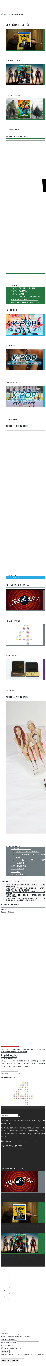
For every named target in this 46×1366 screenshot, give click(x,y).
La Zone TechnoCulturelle (24, 1141)
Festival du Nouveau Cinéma (24, 288)
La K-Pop (9, 344)
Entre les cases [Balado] (27, 851)
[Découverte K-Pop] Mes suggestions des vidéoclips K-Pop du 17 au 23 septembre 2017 (24, 411)
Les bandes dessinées (21, 848)
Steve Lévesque (11, 572)
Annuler (4, 1363)
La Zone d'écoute (12, 688)
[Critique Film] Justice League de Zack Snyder (23, 88)
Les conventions (18, 865)
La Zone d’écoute (19, 874)
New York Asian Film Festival (24, 299)
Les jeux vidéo (17, 868)
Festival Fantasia (19, 291)
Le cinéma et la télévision (15, 59)
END (7, 619)
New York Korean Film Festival (25, 302)
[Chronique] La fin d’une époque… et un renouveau (23, 614)
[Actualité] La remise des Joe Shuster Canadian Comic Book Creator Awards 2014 (23, 1050)
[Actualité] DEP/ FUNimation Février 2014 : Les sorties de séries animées (24, 277)
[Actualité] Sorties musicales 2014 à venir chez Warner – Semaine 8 (25, 567)
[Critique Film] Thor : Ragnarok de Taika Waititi (24, 123)
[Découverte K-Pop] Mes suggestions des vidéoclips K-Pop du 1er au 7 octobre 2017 (24, 339)
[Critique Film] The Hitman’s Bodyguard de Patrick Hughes (25, 54)
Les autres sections (16, 580)
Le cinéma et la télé (15, 20)
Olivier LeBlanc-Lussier (14, 282)
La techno (15, 871)
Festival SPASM (18, 294)
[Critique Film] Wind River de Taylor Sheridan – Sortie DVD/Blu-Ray (25, 899)
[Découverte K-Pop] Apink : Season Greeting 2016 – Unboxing (24, 838)
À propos (10, 877)
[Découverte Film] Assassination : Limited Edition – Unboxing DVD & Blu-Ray (24, 683)
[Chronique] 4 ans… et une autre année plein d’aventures (23, 649)
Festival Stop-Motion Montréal (25, 296)
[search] (19, 1073)
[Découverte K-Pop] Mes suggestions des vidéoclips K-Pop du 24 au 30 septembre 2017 (24, 375)
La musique (11, 305)
